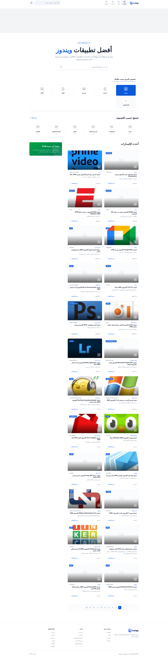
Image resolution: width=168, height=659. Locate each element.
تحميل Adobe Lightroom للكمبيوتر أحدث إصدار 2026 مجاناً (85, 363)
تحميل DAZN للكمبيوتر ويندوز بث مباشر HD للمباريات (124, 213)
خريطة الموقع (79, 643)
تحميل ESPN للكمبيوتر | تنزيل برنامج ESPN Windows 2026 (87, 213)
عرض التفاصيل (111, 183)
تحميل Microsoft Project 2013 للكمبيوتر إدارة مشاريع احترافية (123, 363)
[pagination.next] (81, 607)
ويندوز (53, 632)
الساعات (52, 646)
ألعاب (109, 635)
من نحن (80, 632)
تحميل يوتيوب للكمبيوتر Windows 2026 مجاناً (123, 438)
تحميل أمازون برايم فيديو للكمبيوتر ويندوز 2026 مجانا (85, 174)
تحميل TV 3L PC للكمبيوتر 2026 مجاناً (126, 287)
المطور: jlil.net (32, 654)
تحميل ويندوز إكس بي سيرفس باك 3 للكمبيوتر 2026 (122, 400)
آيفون (53, 641)
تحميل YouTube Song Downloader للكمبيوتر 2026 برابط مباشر (86, 401)
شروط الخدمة (79, 641)
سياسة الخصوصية (78, 638)
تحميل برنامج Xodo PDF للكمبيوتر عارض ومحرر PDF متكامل (86, 476)
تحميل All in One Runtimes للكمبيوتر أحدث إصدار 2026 (85, 288)
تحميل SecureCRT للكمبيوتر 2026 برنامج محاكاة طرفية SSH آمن (86, 588)
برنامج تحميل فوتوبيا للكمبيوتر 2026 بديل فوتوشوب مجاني (85, 250)
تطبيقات (108, 632)
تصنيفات (108, 641)
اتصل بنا (80, 635)
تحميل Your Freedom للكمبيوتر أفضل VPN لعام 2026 (85, 439)
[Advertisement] (83, 21)
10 (86, 607)
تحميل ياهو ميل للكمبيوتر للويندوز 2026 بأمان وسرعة (121, 475)
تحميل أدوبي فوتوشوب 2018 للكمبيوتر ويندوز (87, 325)
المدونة (109, 638)
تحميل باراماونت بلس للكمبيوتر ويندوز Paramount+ (126, 175)
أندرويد (53, 635)
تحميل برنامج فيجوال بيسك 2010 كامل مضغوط (123, 549)
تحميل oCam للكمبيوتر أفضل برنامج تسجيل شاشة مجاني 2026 (122, 326)
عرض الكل (34, 118)
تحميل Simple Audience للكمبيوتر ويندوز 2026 (122, 587)
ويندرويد (52, 638)
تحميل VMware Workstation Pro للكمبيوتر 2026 (85, 513)
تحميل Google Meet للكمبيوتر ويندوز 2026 (124, 250)
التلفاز (53, 643)
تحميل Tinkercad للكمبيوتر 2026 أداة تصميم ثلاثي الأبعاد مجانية (85, 550)
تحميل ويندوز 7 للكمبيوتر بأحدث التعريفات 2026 (123, 513)
